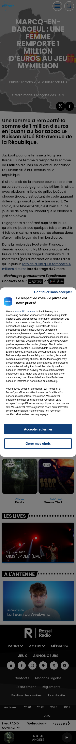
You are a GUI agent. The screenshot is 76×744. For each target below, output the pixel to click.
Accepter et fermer (38, 429)
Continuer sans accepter (53, 292)
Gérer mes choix (38, 443)
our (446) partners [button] (25, 311)
